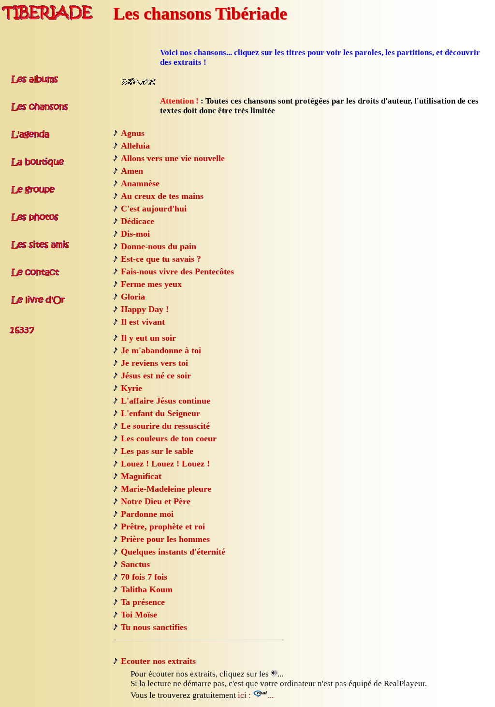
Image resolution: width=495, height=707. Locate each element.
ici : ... (256, 695)
